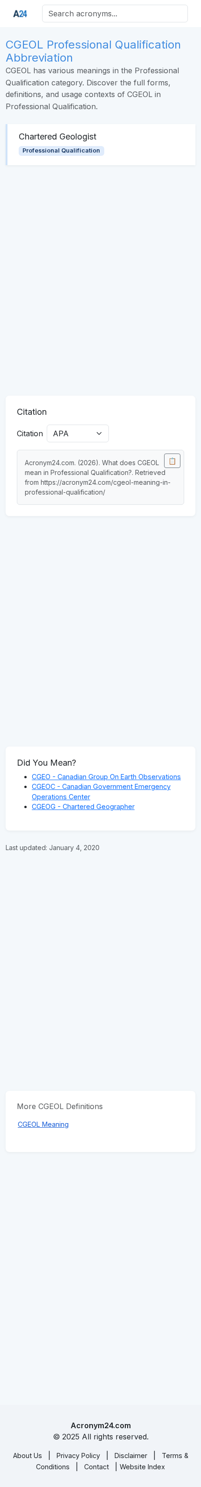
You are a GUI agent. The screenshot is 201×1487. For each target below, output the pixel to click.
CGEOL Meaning (43, 1124)
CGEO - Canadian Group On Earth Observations (106, 777)
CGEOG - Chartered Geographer (83, 806)
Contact (96, 1467)
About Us (27, 1455)
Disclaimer (131, 1455)
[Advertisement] (100, 280)
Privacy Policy (78, 1455)
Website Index (142, 1467)
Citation (30, 433)
